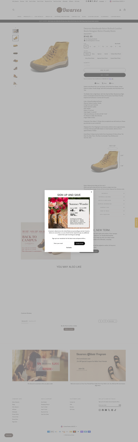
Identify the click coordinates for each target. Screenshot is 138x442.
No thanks (69, 247)
